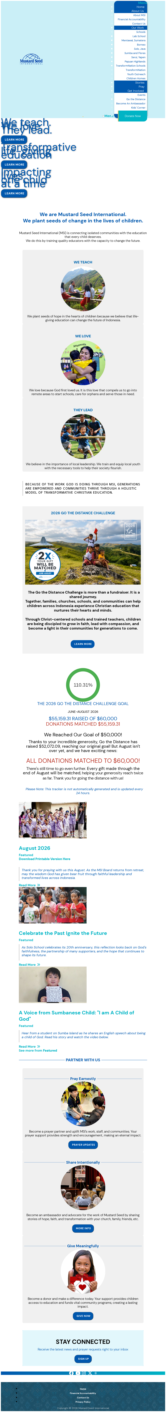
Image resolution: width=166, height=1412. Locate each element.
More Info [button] (83, 1228)
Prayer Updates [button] (83, 1144)
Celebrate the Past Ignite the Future (63, 933)
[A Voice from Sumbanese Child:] (53, 1001)
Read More (27, 885)
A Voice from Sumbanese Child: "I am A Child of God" (76, 1015)
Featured (26, 855)
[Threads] (96, 1373)
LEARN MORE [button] (83, 644)
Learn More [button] (14, 140)
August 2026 (34, 848)
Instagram (84, 1373)
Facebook (71, 1373)
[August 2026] (53, 836)
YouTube (77, 1373)
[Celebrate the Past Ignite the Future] (53, 921)
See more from (38, 1050)
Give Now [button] (83, 1316)
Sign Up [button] (83, 1358)
